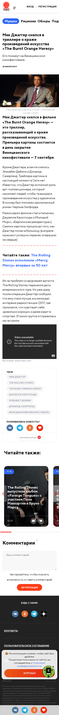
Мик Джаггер (17, 377)
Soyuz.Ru (6, 6)
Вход (30, 6)
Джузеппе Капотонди (23, 394)
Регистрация (48, 6)
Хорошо (29, 673)
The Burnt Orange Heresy (25, 388)
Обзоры (44, 21)
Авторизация (29, 587)
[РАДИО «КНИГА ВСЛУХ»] (48, 671)
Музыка (11, 21)
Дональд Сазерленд (21, 406)
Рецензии (28, 21)
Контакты (11, 630)
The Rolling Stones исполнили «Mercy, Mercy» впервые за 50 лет (26, 260)
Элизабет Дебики (20, 400)
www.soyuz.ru (7, 688)
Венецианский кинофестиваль (29, 412)
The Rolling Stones (21, 383)
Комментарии (30, 437)
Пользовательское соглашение (26, 645)
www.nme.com (23, 360)
